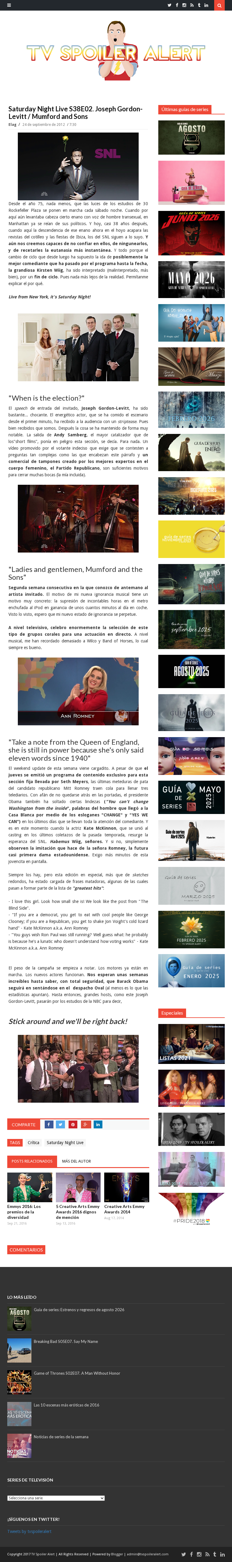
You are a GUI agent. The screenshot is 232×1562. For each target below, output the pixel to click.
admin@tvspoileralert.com (148, 1554)
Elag (12, 125)
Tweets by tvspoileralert (29, 1531)
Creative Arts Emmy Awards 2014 (124, 1209)
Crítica (33, 1142)
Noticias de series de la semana (61, 1436)
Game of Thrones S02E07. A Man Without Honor (77, 1373)
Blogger (117, 1554)
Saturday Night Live (65, 1142)
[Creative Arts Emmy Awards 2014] (126, 1187)
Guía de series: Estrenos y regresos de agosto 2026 (79, 1309)
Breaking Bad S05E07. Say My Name (66, 1341)
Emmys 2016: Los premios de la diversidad (24, 1212)
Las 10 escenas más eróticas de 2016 (66, 1405)
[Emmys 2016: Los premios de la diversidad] (29, 1187)
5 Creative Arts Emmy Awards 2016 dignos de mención (77, 1212)
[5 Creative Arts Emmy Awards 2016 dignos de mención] (78, 1187)
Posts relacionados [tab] (32, 1161)
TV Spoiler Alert (43, 1554)
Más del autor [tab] (76, 1161)
